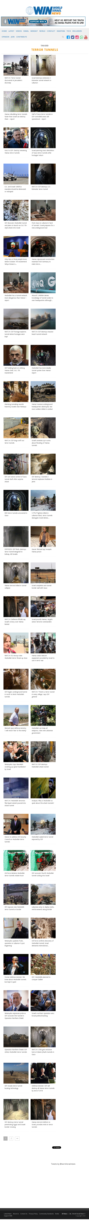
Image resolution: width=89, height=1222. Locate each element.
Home (4, 31)
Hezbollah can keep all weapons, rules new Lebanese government (42, 730)
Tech (69, 31)
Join (13, 37)
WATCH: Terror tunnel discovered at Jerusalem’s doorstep (13, 80)
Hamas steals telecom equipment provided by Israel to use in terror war (43, 658)
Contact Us (23, 1214)
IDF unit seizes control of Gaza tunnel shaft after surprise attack (16, 479)
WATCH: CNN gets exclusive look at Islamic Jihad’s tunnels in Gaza (43, 1052)
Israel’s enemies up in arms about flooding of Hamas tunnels (41, 443)
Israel (26, 31)
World (42, 31)
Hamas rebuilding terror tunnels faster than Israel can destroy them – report (16, 116)
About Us (16, 1214)
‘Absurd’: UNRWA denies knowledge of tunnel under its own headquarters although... (42, 298)
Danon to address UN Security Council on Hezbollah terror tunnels (15, 839)
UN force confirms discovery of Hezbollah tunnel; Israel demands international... (43, 943)
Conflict (51, 31)
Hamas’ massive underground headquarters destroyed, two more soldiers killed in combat (42, 406)
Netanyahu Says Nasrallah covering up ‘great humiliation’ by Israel (15, 766)
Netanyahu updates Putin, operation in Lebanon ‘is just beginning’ (15, 943)
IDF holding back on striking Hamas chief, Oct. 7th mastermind (15, 370)
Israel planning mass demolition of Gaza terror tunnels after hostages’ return (43, 153)
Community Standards (46, 1214)
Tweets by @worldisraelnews (63, 1164)
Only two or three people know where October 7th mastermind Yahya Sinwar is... (16, 261)
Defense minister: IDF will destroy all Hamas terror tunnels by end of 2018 (43, 1088)
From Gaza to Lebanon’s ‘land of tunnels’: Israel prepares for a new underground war (43, 225)
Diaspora (61, 31)
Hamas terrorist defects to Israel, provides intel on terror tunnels (42, 1124)
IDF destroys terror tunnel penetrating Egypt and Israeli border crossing (15, 1124)
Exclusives (77, 31)
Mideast (34, 31)
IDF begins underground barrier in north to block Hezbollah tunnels (16, 694)
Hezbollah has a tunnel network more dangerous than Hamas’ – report (16, 298)
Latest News (7, 1214)
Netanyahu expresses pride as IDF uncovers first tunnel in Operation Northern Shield (15, 1015)
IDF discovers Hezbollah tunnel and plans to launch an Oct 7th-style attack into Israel (16, 225)
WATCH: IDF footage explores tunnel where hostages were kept (15, 334)
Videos (19, 31)
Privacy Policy (33, 1214)
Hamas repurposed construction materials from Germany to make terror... (43, 261)
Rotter (57, 1214)
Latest (11, 31)
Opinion (5, 37)
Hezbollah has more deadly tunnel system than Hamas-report (41, 370)
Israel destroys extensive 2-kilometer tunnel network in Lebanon (41, 80)
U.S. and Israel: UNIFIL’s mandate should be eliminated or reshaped (15, 189)
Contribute (21, 37)
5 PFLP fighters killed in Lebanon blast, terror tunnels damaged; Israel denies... (42, 515)
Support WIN (8, 1216)
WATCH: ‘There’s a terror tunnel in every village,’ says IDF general (43, 694)
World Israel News (78, 1214)
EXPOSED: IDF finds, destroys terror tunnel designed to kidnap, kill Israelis (15, 551)
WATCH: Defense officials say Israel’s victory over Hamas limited (15, 621)
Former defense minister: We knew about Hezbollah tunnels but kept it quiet (15, 979)
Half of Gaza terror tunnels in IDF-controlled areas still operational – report (42, 116)
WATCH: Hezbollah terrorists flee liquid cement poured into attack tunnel (15, 803)
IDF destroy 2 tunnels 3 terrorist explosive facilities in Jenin (42, 479)
